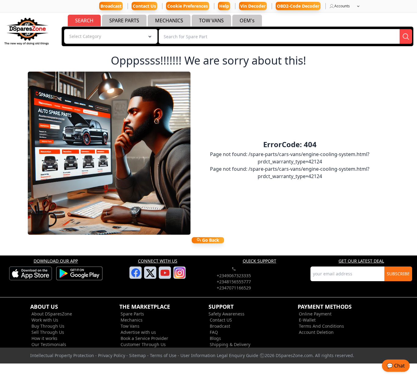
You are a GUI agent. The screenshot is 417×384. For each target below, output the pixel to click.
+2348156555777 (234, 282)
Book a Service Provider (144, 338)
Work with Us (44, 320)
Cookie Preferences (187, 6)
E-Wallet (307, 320)
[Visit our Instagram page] (179, 276)
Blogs (215, 338)
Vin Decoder (253, 6)
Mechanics (132, 320)
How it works (44, 338)
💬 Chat (396, 365)
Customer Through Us (143, 344)
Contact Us (144, 6)
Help (224, 6)
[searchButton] (406, 36)
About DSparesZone (51, 314)
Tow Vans (130, 326)
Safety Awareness (227, 314)
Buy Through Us (47, 326)
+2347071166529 (234, 288)
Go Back (210, 240)
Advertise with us (138, 332)
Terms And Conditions (321, 326)
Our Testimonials (48, 344)
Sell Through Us (47, 332)
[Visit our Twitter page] (150, 276)
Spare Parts (132, 314)
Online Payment (315, 314)
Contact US (221, 320)
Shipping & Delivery (230, 344)
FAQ (214, 332)
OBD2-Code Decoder (298, 6)
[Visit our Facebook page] (135, 276)
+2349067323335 (234, 275)
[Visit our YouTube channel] (165, 276)
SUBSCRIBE (398, 274)
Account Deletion (316, 332)
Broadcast (220, 326)
